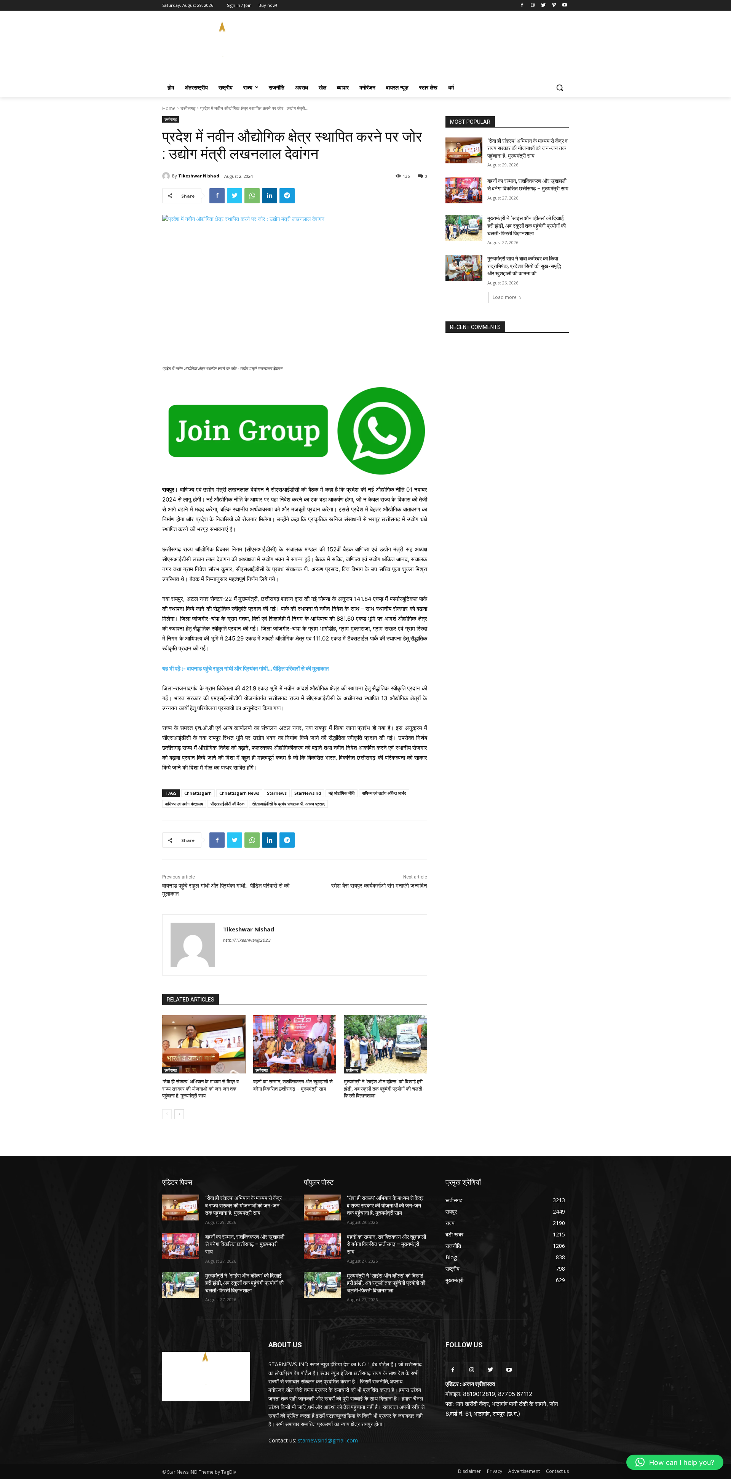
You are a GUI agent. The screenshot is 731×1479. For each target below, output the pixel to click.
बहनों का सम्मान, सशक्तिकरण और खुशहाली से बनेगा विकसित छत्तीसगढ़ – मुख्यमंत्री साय (244, 1244)
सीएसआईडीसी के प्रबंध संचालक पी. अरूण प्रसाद (288, 804)
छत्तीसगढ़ (187, 108)
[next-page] (179, 1114)
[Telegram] (287, 195)
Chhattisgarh (198, 793)
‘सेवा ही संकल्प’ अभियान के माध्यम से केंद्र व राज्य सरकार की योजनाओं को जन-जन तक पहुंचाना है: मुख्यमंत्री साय (200, 1088)
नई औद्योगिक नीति (341, 793)
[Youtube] (564, 5)
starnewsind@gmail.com (328, 1440)
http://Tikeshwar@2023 (247, 940)
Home (169, 108)
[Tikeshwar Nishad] (167, 176)
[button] (560, 87)
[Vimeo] (553, 5)
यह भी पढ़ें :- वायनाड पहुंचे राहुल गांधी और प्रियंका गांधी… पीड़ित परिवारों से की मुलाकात (245, 668)
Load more (505, 297)
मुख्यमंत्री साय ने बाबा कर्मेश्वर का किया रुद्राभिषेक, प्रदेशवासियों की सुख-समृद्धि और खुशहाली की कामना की (524, 266)
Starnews (277, 793)
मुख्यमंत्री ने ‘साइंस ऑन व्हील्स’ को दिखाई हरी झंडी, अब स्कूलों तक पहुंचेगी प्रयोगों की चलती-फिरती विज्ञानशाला (384, 1088)
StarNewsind (307, 793)
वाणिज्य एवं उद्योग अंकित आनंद (384, 793)
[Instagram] (532, 5)
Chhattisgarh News (239, 793)
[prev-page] (167, 1114)
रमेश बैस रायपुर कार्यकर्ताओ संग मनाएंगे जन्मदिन (379, 885)
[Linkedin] (269, 195)
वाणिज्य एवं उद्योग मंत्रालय (184, 804)
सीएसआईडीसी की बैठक (227, 804)
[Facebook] (522, 5)
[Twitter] (543, 5)
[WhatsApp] (252, 195)
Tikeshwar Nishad (198, 176)
